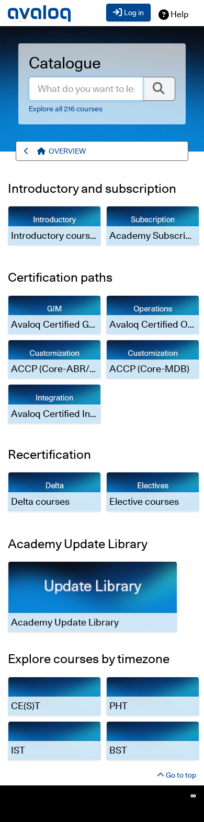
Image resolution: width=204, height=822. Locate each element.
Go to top (180, 775)
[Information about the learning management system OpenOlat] (193, 796)
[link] (54, 225)
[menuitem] (67, 151)
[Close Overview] (28, 151)
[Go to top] (43, 151)
